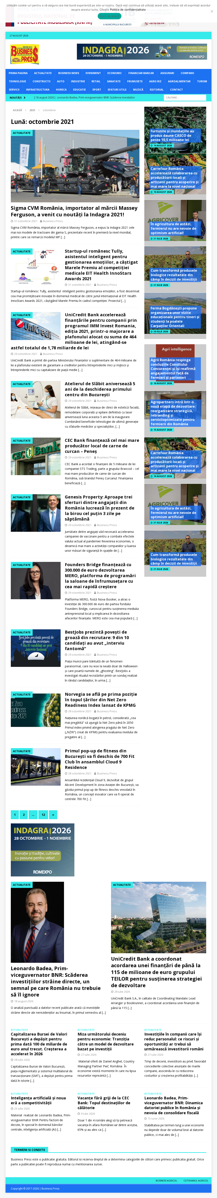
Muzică (138, 89)
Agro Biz (155, 81)
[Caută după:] (185, 97)
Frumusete (135, 81)
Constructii (41, 81)
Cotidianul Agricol (196, 1180)
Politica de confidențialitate (128, 9)
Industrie (78, 81)
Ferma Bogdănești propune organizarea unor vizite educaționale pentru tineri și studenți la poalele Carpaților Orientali (175, 317)
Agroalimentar (179, 81)
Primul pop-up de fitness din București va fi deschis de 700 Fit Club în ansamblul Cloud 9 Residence (100, 759)
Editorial (157, 89)
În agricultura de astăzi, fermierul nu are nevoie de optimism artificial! (173, 228)
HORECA (61, 89)
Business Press (53, 221)
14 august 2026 (163, 145)
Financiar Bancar (141, 73)
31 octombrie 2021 (25, 221)
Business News (68, 73)
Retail (96, 81)
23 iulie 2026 (22, 1108)
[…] (63, 237)
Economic (114, 73)
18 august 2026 (23, 1001)
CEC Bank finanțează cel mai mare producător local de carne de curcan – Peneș (102, 445)
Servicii (14, 89)
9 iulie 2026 (88, 1113)
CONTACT (176, 89)
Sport (96, 89)
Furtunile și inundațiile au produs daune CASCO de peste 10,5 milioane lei (172, 135)
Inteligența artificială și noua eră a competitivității (38, 1100)
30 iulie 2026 (161, 331)
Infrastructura (37, 89)
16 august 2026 (163, 383)
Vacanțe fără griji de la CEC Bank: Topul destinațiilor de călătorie (104, 1102)
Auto (60, 81)
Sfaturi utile (117, 89)
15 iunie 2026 (156, 1118)
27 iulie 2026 (88, 1055)
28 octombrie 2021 (79, 711)
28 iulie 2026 (122, 992)
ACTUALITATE (43, 73)
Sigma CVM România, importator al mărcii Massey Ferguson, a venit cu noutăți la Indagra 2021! (74, 211)
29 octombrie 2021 (25, 354)
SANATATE (114, 81)
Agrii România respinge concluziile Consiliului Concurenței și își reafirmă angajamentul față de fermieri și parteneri (173, 369)
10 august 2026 (163, 191)
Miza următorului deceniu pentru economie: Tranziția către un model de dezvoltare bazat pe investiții (106, 1041)
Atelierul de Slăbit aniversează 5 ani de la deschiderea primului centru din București (100, 389)
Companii (187, 73)
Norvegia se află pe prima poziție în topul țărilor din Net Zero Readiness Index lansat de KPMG (101, 699)
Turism (202, 81)
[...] (104, 1012)
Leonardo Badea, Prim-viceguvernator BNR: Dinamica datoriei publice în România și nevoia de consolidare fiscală (173, 1105)
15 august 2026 (163, 429)
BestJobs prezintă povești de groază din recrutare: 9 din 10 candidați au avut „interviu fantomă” (97, 640)
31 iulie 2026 (161, 238)
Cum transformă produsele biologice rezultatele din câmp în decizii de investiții (174, 275)
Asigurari (167, 73)
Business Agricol (166, 1180)
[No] (212, 11)
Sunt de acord (109, 16)
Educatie (79, 89)
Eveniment (93, 73)
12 (43, 815)
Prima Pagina (18, 73)
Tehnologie (17, 81)
